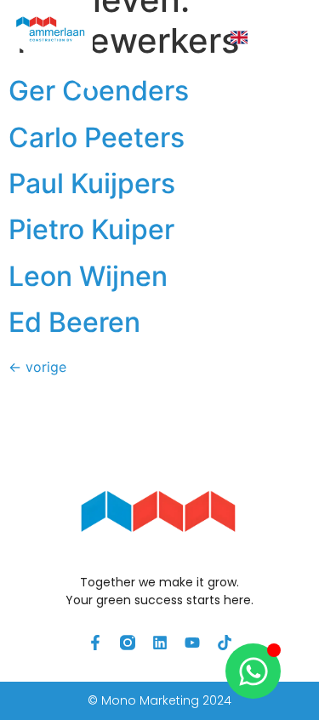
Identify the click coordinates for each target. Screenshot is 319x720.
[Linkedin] (160, 642)
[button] (284, 38)
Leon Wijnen (88, 276)
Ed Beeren (74, 322)
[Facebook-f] (95, 642)
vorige (37, 366)
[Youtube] (192, 642)
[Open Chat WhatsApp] (253, 671)
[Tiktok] (224, 642)
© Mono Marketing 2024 (159, 700)
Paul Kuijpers (92, 183)
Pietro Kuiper (91, 229)
